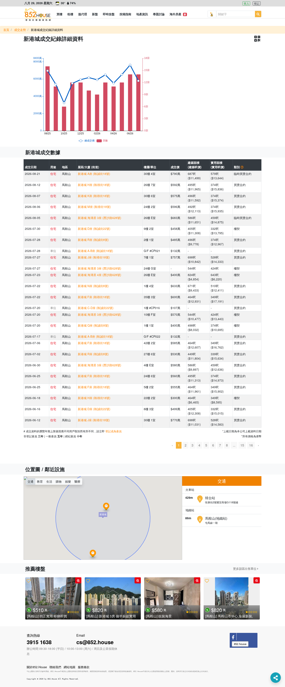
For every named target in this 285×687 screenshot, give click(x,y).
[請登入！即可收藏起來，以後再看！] (28, 580)
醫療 (77, 481)
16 (251, 445)
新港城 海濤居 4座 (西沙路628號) (99, 275)
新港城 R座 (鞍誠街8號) (93, 240)
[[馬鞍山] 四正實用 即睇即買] (53, 598)
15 (242, 445)
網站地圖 (69, 667)
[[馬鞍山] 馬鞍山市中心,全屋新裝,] (232, 598)
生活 (49, 481)
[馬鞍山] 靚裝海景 (159, 616)
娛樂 (68, 481)
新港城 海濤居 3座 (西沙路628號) (99, 218)
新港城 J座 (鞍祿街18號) (94, 257)
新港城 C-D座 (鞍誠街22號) (95, 308)
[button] (59, 14)
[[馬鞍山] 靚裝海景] (172, 598)
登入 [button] (246, 3)
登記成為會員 (113, 431)
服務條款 (84, 667)
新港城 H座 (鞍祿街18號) (94, 185)
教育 (40, 481)
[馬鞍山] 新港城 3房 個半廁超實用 (111, 616)
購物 (59, 481)
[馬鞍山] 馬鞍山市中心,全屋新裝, (229, 616)
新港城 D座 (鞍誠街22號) (94, 228)
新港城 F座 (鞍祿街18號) (94, 297)
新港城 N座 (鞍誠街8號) (93, 286)
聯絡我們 (55, 667)
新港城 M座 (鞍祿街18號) (94, 207)
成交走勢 (20, 30)
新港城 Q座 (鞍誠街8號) (93, 325)
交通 (30, 481)
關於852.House (37, 667)
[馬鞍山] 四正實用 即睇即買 (47, 616)
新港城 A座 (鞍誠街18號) (94, 174)
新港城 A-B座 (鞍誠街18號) (95, 251)
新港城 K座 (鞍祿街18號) (94, 196)
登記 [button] (256, 3)
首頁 (6, 30)
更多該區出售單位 (245, 568)
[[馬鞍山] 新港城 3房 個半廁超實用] (113, 598)
